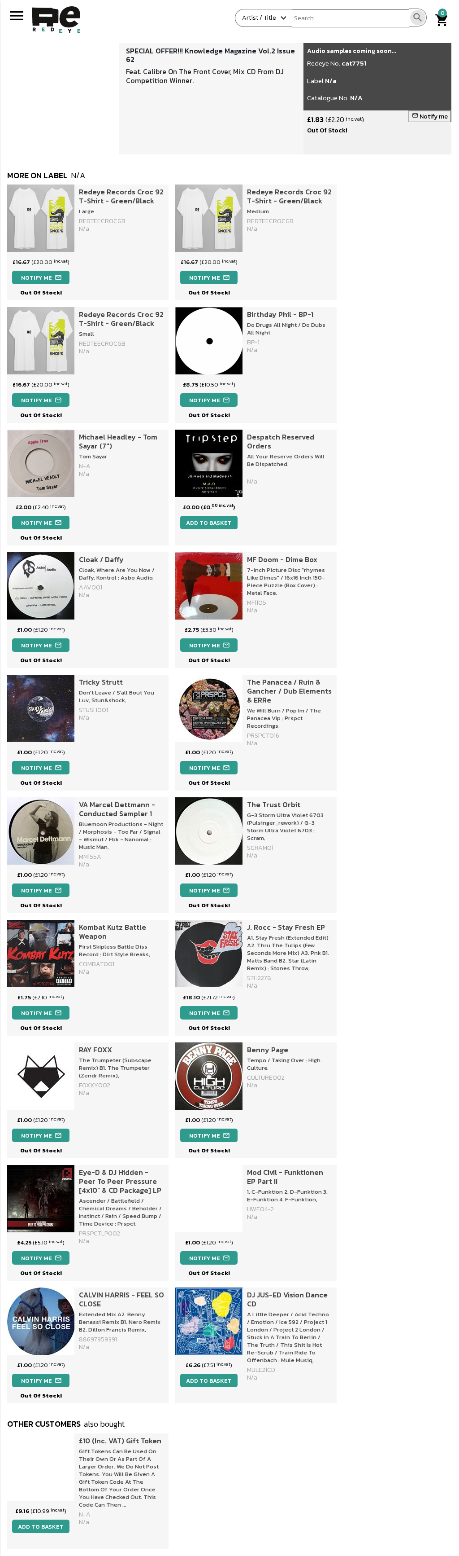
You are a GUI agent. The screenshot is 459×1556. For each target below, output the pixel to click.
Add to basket (209, 523)
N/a (331, 80)
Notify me (430, 116)
